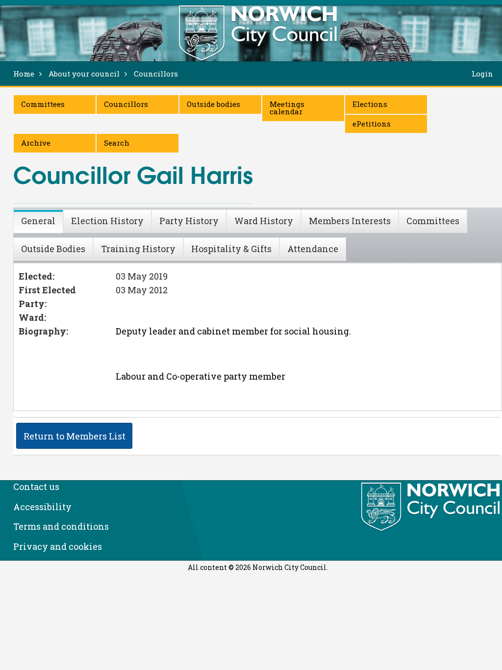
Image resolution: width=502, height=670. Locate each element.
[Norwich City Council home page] (258, 32)
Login (482, 73)
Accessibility (42, 507)
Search (116, 143)
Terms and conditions (61, 526)
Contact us (36, 486)
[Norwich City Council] (431, 507)
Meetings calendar (287, 107)
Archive (35, 143)
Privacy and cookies (57, 546)
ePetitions (371, 124)
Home (23, 73)
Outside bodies (213, 104)
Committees (43, 104)
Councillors (126, 104)
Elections (369, 104)
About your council (84, 73)
